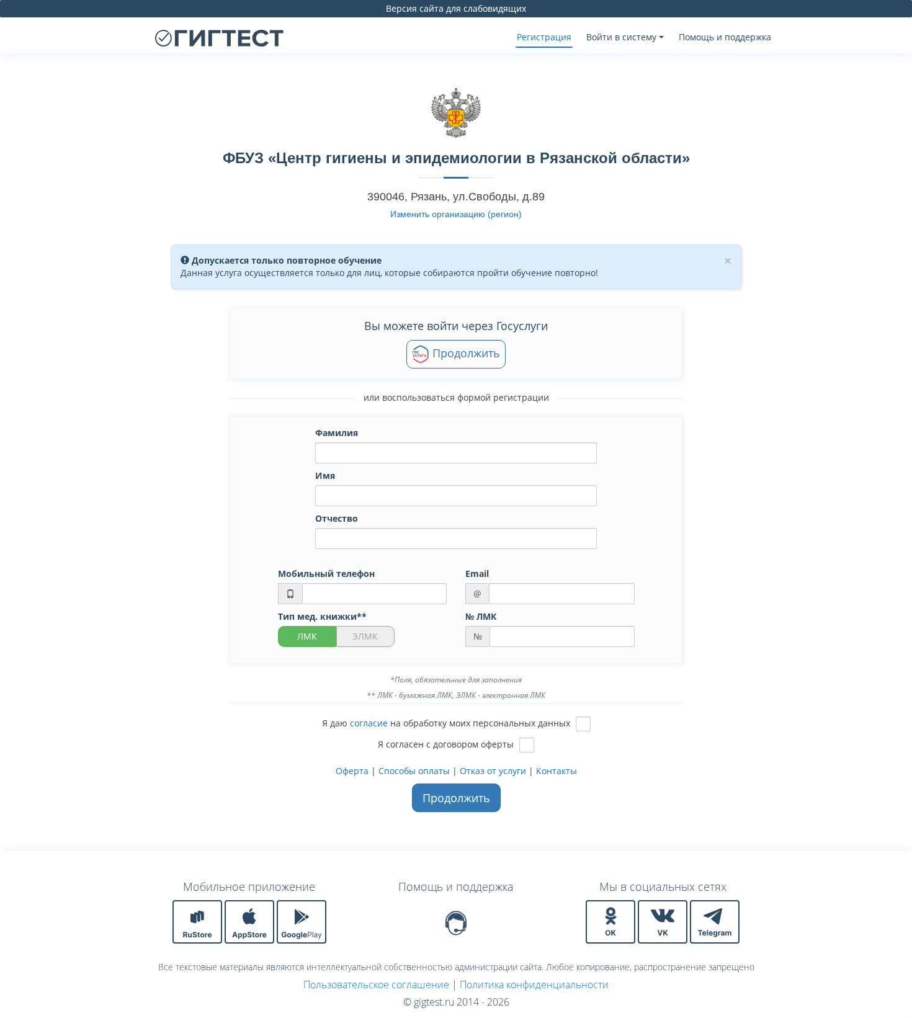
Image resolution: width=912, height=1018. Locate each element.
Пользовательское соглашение (376, 984)
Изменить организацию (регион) (456, 214)
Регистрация (544, 37)
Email (477, 573)
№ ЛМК (480, 616)
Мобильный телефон (326, 573)
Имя (325, 475)
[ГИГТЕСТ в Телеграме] (715, 921)
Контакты (556, 771)
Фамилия (336, 433)
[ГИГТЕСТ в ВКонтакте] (664, 921)
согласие (369, 723)
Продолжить (464, 353)
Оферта (352, 771)
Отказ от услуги (493, 771)
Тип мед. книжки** (322, 616)
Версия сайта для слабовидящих (456, 8)
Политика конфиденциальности (534, 984)
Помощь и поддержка (725, 37)
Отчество (336, 518)
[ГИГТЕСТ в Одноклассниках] (612, 921)
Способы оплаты (414, 771)
